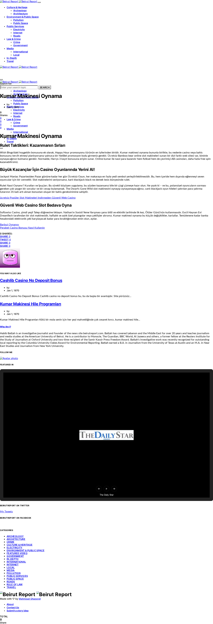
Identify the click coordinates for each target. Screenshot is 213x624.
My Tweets (6, 511)
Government (20, 45)
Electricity (19, 29)
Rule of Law (15, 584)
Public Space (20, 23)
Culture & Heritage (17, 7)
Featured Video (17, 553)
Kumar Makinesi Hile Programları (30, 303)
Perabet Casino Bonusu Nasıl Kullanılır (22, 227)
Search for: (6, 83)
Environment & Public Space (23, 16)
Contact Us (13, 607)
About (10, 604)
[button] (99, 489)
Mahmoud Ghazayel (30, 598)
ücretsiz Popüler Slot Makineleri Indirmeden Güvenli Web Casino (38, 197)
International (20, 51)
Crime (16, 42)
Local (16, 54)
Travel (10, 61)
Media (10, 48)
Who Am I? (5, 326)
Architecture (20, 13)
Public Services (15, 26)
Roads (16, 35)
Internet (17, 32)
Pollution (18, 20)
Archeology (20, 10)
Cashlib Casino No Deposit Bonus (31, 280)
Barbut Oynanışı (9, 224)
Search (45, 87)
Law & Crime (14, 39)
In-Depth (12, 58)
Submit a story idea (17, 610)
